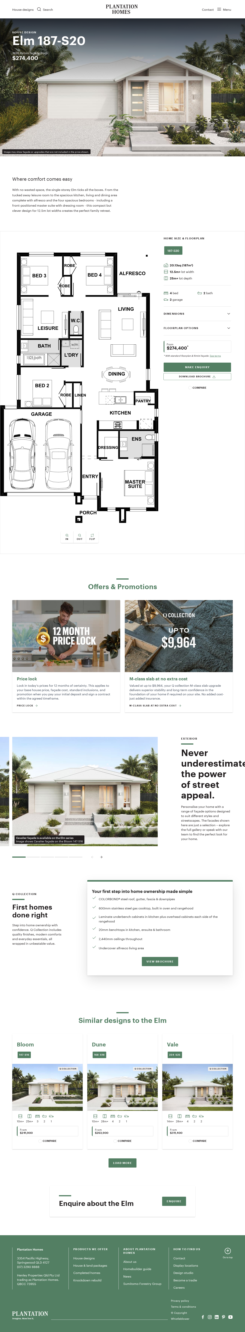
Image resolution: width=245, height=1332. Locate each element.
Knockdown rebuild (87, 1279)
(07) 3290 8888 (28, 1266)
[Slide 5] (75, 857)
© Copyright (179, 1313)
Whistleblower (180, 1319)
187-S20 (173, 250)
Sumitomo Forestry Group (142, 1283)
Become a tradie (185, 1279)
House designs (23, 9)
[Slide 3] (47, 857)
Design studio (183, 1272)
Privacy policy (180, 1300)
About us (129, 1261)
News (127, 1276)
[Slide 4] (61, 857)
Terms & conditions (183, 1306)
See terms (215, 355)
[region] (197, 252)
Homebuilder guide (137, 1268)
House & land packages (90, 1265)
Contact (208, 9)
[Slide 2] (33, 857)
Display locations (185, 1265)
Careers (179, 1287)
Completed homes (86, 1272)
